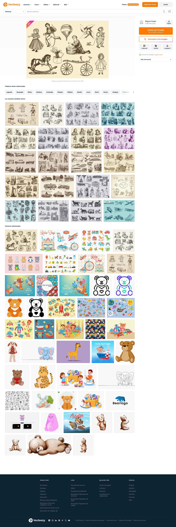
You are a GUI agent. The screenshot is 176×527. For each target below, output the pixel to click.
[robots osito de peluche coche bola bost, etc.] (121, 329)
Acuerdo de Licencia (78, 485)
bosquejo (20, 92)
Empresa (43, 494)
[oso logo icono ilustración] (120, 400)
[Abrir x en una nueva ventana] (66, 520)
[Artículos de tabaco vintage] (22, 186)
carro (88, 92)
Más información (146, 59)
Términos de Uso (112, 520)
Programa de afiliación (78, 491)
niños (30, 92)
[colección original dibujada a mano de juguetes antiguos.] (52, 114)
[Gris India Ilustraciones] (53, 211)
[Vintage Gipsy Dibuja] (86, 138)
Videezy (42, 491)
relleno (70, 92)
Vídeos (45, 5)
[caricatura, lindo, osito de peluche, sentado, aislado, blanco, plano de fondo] (125, 352)
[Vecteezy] (11, 4)
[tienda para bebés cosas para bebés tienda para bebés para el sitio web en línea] (74, 285)
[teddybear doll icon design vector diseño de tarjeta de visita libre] (22, 422)
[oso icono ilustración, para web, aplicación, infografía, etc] (67, 400)
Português (132, 491)
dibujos (60, 92)
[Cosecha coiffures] (20, 211)
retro (97, 92)
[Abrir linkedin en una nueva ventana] (56, 520)
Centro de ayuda (105, 485)
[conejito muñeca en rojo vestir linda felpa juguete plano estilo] (12, 352)
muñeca (39, 92)
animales (49, 92)
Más (65, 5)
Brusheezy (43, 485)
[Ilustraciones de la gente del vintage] (53, 138)
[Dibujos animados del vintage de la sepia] (20, 138)
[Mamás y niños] (119, 138)
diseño (79, 92)
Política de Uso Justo (139, 520)
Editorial (56, 5)
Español (131, 488)
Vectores (26, 5)
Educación (43, 497)
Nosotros (102, 491)
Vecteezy (43, 488)
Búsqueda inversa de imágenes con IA (47, 504)
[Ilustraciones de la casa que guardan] (93, 186)
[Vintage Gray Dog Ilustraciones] (86, 211)
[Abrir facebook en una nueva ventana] (49, 520)
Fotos (37, 5)
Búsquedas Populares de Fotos (79, 500)
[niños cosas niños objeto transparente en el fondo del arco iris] (95, 329)
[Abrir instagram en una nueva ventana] (52, 520)
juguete (9, 92)
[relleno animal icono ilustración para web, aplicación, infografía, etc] (101, 285)
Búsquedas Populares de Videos (79, 504)
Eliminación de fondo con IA (49, 508)
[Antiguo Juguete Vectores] (21, 241)
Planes (124, 4)
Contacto (102, 488)
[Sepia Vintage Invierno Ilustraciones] (86, 162)
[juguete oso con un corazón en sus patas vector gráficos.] (17, 377)
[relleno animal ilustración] (24, 263)
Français (132, 497)
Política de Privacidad (125, 520)
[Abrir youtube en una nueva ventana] (69, 520)
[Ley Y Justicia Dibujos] (53, 162)
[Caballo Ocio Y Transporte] (119, 162)
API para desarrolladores (48, 500)
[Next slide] (131, 92)
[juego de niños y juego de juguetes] (62, 308)
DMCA (73, 488)
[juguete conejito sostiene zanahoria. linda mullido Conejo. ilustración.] (43, 400)
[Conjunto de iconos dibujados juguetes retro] (123, 186)
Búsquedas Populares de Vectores (79, 495)
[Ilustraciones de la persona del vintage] (118, 114)
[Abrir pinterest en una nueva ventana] (59, 520)
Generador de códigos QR (49, 511)
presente (126, 92)
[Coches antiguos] (20, 162)
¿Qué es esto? (159, 55)
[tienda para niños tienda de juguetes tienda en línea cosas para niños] (20, 285)
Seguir (169, 23)
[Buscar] (164, 11)
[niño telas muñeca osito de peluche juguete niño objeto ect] (70, 329)
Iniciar (166, 4)
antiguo (115, 92)
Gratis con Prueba (156, 31)
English (131, 485)
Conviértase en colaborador (104, 495)
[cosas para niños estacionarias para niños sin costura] (47, 285)
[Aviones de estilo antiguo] (119, 211)
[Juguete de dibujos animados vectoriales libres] (22, 114)
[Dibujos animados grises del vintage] (82, 114)
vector (105, 92)
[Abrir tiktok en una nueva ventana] (62, 520)
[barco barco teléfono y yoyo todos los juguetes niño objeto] (44, 329)
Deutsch (132, 494)
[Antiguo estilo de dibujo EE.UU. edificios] (57, 186)
